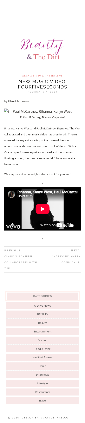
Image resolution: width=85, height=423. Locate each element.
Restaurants (42, 392)
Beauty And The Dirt (42, 49)
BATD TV (42, 314)
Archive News (33, 75)
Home (42, 366)
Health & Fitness (43, 357)
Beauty (42, 323)
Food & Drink (43, 349)
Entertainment (42, 331)
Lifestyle (42, 383)
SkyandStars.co (54, 417)
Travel (42, 400)
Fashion (42, 340)
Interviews (54, 75)
